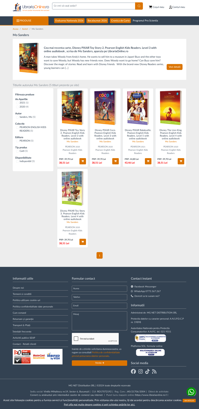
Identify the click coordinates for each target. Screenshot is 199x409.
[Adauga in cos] (82, 161)
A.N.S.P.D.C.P (177, 319)
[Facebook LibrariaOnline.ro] (133, 371)
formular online (154, 346)
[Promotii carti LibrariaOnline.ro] (140, 371)
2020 (24, 107)
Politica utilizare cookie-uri (26, 300)
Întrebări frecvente (22, 332)
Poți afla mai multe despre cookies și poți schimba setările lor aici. (99, 404)
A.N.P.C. (152, 332)
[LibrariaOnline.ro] (31, 7)
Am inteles (189, 400)
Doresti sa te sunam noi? (147, 296)
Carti (24, 151)
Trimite (98, 363)
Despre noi (18, 288)
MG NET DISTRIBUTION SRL (162, 313)
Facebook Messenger (145, 287)
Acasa (16, 29)
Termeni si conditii (22, 294)
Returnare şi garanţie (23, 319)
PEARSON (26, 141)
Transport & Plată (21, 325)
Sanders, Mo (27, 117)
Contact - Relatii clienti (24, 344)
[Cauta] (139, 6)
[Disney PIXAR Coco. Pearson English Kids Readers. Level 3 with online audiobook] (105, 107)
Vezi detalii (174, 67)
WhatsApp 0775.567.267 (147, 291)
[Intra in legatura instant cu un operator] (191, 392)
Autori (25, 29)
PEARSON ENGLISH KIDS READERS (33, 129)
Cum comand (19, 313)
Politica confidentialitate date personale (33, 307)
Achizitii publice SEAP (24, 338)
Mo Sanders (72, 142)
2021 (24, 103)
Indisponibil (27, 161)
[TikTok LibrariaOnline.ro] (147, 371)
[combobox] (93, 6)
